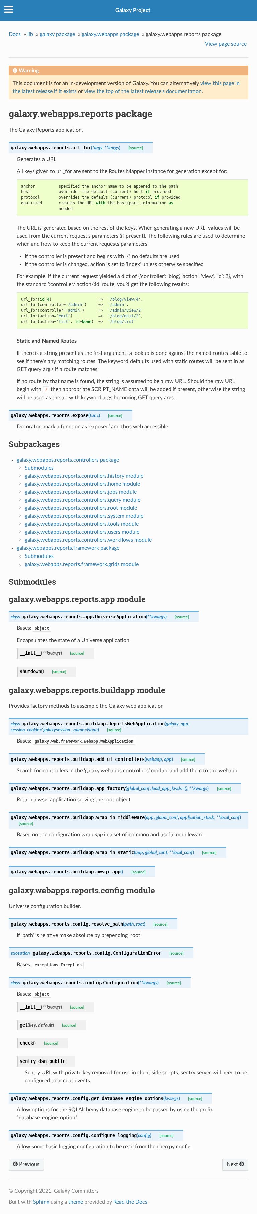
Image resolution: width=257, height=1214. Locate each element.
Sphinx (41, 1202)
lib (30, 34)
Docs (15, 34)
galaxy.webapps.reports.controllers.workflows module (88, 540)
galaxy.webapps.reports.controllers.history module (84, 476)
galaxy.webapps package (110, 34)
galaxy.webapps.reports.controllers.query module (82, 500)
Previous (28, 1164)
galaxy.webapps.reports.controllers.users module (82, 532)
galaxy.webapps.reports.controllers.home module (82, 484)
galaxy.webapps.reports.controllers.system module (84, 516)
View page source (226, 44)
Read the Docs (130, 1202)
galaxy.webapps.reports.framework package (68, 548)
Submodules (39, 468)
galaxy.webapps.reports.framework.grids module (82, 564)
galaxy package (57, 34)
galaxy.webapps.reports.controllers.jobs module (81, 492)
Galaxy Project (132, 10)
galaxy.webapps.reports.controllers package (68, 460)
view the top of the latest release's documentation (143, 91)
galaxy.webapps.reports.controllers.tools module (82, 524)
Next (233, 1164)
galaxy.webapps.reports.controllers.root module (81, 508)
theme (75, 1202)
